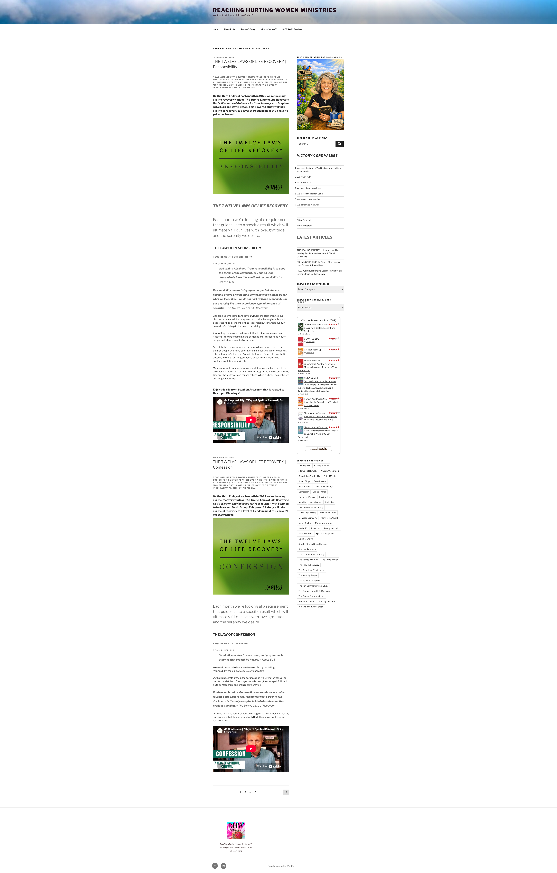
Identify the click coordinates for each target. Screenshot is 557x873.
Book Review (320, 481)
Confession (304, 491)
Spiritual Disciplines (325, 533)
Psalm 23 (303, 528)
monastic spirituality (308, 518)
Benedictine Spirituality (309, 476)
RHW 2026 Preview (292, 29)
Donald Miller (310, 342)
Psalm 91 (315, 528)
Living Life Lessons (307, 512)
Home (215, 29)
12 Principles (304, 465)
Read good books (332, 528)
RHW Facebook (304, 220)
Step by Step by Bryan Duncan (313, 544)
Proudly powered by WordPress (282, 866)
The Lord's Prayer (329, 559)
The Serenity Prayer (308, 575)
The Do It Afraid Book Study (311, 554)
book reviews (305, 486)
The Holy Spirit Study (308, 559)
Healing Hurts (325, 497)
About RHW (229, 29)
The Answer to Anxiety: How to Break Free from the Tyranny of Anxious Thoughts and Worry (320, 416)
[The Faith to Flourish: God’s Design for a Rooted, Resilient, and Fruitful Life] (300, 330)
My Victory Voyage (324, 523)
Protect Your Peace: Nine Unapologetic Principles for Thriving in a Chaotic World (321, 402)
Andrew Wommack (330, 471)
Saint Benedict (305, 533)
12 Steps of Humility (308, 471)
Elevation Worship (307, 497)
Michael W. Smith (328, 512)
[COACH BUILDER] (300, 345)
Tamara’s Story (248, 29)
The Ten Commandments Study (313, 586)
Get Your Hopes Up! (313, 349)
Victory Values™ (269, 29)
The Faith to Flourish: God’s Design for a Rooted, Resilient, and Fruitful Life (319, 327)
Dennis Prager (319, 491)
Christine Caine (305, 334)
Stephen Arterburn (307, 549)
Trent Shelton (304, 408)
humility (302, 502)
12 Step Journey (321, 465)
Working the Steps (327, 601)
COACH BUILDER (312, 339)
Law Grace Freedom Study (311, 507)
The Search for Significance (311, 570)
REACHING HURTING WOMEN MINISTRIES (275, 10)
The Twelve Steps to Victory (311, 596)
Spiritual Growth (306, 538)
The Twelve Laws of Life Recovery (314, 591)
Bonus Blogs (304, 481)
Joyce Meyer (310, 352)
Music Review (305, 523)
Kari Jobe (329, 502)
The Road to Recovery (309, 565)
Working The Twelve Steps (311, 606)
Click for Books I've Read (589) (318, 320)
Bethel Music (330, 476)
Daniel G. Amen (305, 373)
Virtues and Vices (307, 601)
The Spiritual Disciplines (309, 580)
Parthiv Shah (304, 394)
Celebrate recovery (323, 486)
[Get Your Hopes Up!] (300, 356)
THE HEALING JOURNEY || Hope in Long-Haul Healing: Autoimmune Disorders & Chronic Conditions (318, 253)
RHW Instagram (304, 225)
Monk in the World (329, 518)
